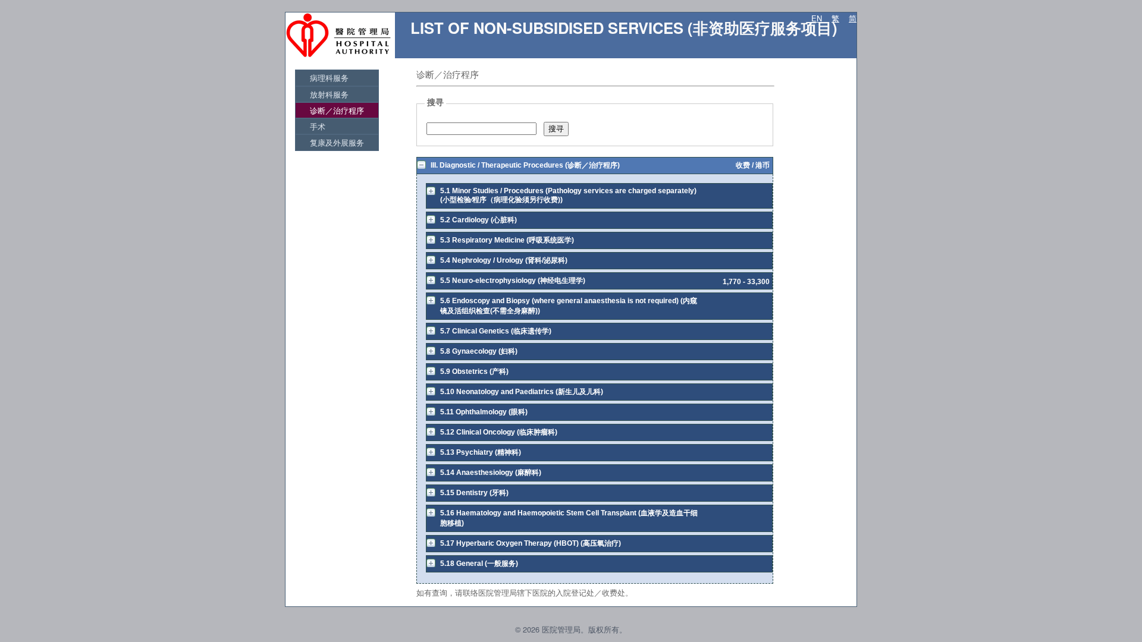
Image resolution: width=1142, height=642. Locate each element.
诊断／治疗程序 (337, 110)
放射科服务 (329, 94)
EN (816, 18)
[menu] (337, 110)
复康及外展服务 (337, 142)
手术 (318, 126)
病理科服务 (329, 77)
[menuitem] (337, 78)
